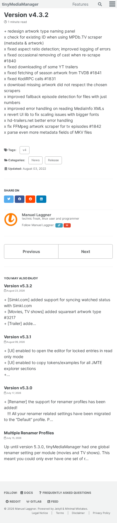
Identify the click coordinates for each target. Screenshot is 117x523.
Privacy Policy (101, 513)
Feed (54, 501)
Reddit (15, 501)
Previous (31, 251)
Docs (28, 493)
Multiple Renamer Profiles (29, 432)
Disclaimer (78, 513)
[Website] (59, 225)
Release (53, 160)
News (35, 160)
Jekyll (58, 508)
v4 (24, 150)
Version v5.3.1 (17, 336)
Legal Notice (40, 513)
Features (80, 4)
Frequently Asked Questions (66, 493)
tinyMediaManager (20, 4)
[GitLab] (67, 225)
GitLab (35, 501)
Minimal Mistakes (76, 508)
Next (85, 251)
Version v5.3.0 (18, 387)
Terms (60, 513)
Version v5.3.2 (18, 285)
